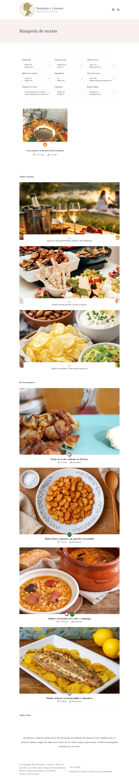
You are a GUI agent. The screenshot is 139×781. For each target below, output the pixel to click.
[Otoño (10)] (36, 65)
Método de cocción (29, 73)
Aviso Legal (75, 767)
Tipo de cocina (60, 59)
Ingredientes (59, 73)
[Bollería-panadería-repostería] (45, 145)
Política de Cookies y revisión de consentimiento (91, 771)
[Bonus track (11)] (101, 67)
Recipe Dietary (93, 87)
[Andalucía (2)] (68, 65)
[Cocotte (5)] (68, 94)
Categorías (59, 87)
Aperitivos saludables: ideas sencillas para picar (69, 368)
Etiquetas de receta (29, 87)
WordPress (51, 771)
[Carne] (69, 455)
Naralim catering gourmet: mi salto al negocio (69, 305)
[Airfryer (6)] (36, 80)
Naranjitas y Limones (49, 8)
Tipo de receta (92, 59)
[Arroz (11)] (101, 65)
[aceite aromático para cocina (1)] (36, 92)
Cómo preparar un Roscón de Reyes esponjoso (45, 151)
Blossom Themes (26, 771)
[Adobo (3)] (36, 78)
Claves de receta (93, 73)
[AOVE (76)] (68, 80)
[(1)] (68, 78)
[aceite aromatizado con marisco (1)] (36, 94)
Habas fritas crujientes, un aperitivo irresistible (69, 538)
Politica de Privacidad (29, 774)
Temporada (26, 59)
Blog (69, 238)
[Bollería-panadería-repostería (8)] (101, 80)
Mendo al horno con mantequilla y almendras (69, 698)
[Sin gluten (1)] (101, 92)
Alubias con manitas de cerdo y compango (69, 618)
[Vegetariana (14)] (101, 94)
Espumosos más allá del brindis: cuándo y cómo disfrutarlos (69, 241)
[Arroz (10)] (101, 78)
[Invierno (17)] (36, 67)
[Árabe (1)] (68, 67)
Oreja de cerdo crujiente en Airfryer (69, 459)
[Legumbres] (69, 534)
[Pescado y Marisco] (69, 694)
